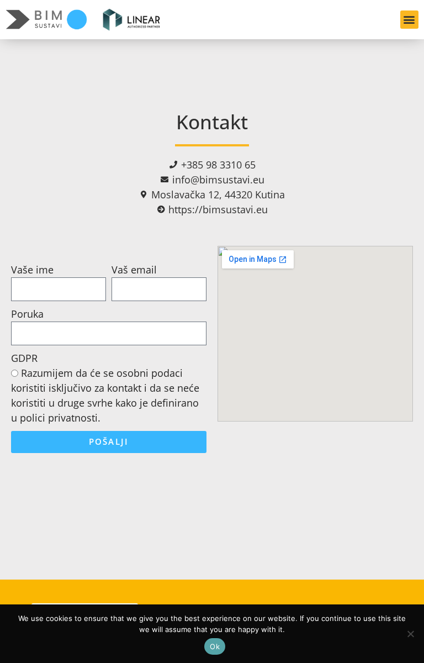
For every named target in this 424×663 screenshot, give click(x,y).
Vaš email (134, 269)
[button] (409, 19)
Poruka (27, 313)
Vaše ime (32, 269)
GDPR (24, 358)
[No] (410, 633)
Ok (215, 646)
